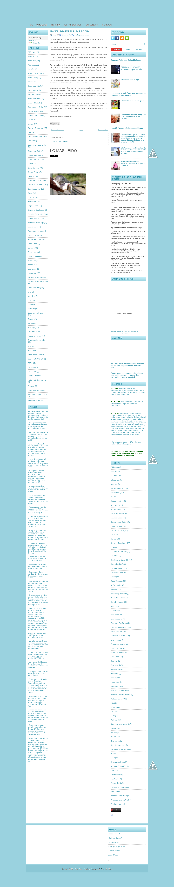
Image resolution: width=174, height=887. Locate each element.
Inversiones (32, 269)
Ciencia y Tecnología (35, 128)
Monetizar (31, 296)
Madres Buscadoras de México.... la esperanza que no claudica (133, 163)
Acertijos (31, 57)
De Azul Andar (107, 24)
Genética (31, 248)
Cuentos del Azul (92, 24)
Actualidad (32, 61)
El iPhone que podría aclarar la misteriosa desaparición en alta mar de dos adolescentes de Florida (133, 151)
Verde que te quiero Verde (37, 394)
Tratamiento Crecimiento (37, 380)
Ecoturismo (32, 202)
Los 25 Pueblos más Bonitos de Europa (127, 128)
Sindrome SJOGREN (35, 359)
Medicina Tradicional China (38, 282)
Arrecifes (31, 69)
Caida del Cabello (34, 103)
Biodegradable (33, 90)
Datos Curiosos (33, 168)
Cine (29, 132)
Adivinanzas (32, 65)
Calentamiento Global (36, 107)
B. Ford (101, 869)
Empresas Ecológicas (36, 210)
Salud (30, 350)
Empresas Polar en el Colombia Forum (126, 60)
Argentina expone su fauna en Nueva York (69, 31)
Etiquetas (128, 49)
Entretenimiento (33, 218)
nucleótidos (32, 476)
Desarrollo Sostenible (35, 185)
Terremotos (32, 367)
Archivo (139, 49)
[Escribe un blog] (53, 123)
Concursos (32, 141)
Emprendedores (33, 206)
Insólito (30, 265)
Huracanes (32, 261)
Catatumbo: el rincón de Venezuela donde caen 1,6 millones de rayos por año (131, 68)
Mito (29, 292)
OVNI (30, 305)
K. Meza (109, 869)
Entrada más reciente (57, 130)
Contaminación (33, 151)
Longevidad (32, 273)
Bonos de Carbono (34, 99)
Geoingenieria (33, 252)
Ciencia (30, 124)
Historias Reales (34, 256)
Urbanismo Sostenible (36, 390)
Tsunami (31, 386)
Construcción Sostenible (37, 145)
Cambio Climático (34, 115)
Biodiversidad (33, 94)
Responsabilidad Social (36, 340)
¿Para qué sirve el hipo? (130, 79)
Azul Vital (130, 331)
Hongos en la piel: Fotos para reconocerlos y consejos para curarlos (129, 94)
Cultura (30, 164)
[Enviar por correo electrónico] (51, 123)
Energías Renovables (36, 214)
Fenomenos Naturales (36, 231)
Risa (29, 346)
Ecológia (31, 197)
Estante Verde (55, 24)
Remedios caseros (35, 336)
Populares (116, 49)
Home (31, 24)
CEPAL (30, 120)
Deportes (31, 176)
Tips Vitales (32, 372)
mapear (30, 474)
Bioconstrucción (34, 86)
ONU (29, 300)
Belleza (30, 82)
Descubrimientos (34, 189)
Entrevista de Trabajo (36, 223)
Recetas (31, 323)
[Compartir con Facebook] (58, 123)
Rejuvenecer (32, 332)
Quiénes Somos (41, 24)
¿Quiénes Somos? (115, 838)
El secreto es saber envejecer (132, 101)
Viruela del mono (34, 401)
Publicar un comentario (59, 141)
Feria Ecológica (33, 235)
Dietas (30, 193)
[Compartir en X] (56, 123)
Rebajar (30, 319)
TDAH (30, 363)
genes (42, 480)
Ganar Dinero (32, 244)
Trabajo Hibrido (33, 376)
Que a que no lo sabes (36, 313)
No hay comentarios (82, 35)
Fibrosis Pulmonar (34, 239)
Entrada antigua (103, 130)
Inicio (81, 130)
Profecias (31, 309)
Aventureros (32, 78)
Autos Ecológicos (34, 73)
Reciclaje (31, 327)
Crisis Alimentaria (34, 155)
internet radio (121, 331)
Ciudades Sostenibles (36, 137)
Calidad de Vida (33, 111)
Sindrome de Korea (35, 355)
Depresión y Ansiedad (36, 181)
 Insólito (33, 52)
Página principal (114, 834)
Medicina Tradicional (35, 277)
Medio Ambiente (34, 288)
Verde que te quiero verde (73, 24)
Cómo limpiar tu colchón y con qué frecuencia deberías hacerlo (133, 116)
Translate (36, 43)
